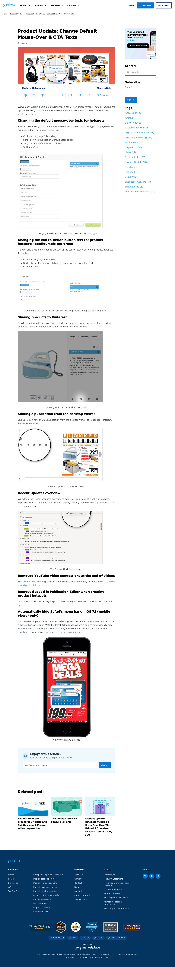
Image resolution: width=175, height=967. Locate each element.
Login (131, 5)
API (9, 887)
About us (78, 875)
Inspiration (133, 147)
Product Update (16, 14)
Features (12, 879)
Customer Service (136, 128)
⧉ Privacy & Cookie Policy (116, 908)
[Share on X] (63, 95)
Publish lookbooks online (45, 883)
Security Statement (113, 879)
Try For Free (145, 5)
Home (5, 14)
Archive (131, 118)
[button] (103, 95)
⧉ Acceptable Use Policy (116, 898)
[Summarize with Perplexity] (34, 95)
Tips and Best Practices (140, 192)
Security (131, 177)
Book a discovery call (138, 46)
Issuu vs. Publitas (41, 904)
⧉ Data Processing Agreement (113, 903)
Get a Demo (163, 5)
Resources (55, 5)
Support (78, 891)
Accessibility (133, 113)
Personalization (135, 157)
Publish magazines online (45, 887)
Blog (76, 887)
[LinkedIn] (158, 876)
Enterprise (13, 883)
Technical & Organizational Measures (117, 884)
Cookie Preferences (113, 890)
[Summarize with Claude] (43, 95)
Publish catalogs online (44, 879)
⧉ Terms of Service (113, 894)
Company (71, 5)
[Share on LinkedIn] (80, 95)
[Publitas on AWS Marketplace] (87, 947)
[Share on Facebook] (71, 95)
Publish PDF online (42, 899)
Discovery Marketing (138, 138)
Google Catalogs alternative (46, 895)
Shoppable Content (138, 182)
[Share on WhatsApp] (89, 95)
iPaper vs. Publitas (42, 908)
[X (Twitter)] (145, 876)
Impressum (109, 875)
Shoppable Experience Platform (48, 875)
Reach (130, 167)
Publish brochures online (45, 891)
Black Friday (133, 123)
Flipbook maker (40, 912)
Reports (131, 172)
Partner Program (82, 895)
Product (23, 5)
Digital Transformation (139, 133)
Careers (78, 879)
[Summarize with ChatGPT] (25, 95)
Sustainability (134, 187)
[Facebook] (151, 876)
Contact (78, 883)
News (130, 152)
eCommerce (134, 142)
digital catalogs (31, 585)
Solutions (39, 5)
